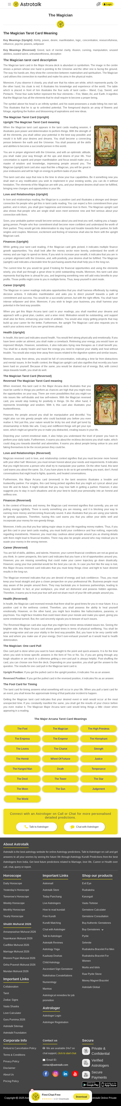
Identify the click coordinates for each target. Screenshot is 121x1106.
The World (22, 799)
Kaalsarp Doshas (52, 955)
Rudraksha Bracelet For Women (95, 958)
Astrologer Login (52, 1015)
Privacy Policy (11, 1061)
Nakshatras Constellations (57, 975)
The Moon (22, 789)
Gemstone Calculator (94, 909)
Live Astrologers (52, 903)
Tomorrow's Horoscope (16, 896)
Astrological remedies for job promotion (59, 998)
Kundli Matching (52, 923)
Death (60, 768)
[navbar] (9, 4)
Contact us (50, 1040)
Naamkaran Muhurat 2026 (17, 938)
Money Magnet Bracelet (95, 980)
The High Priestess (98, 728)
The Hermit (22, 758)
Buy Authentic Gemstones (96, 923)
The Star (98, 779)
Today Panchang (52, 896)
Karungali (87, 896)
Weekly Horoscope (14, 903)
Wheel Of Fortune (60, 758)
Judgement (98, 789)
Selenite (86, 942)
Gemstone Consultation (95, 916)
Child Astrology (51, 962)
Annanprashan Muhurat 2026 (19, 931)
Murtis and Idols (91, 967)
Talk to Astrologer (52, 936)
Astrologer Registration (55, 1022)
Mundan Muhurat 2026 (16, 971)
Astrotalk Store (51, 890)
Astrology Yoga (51, 949)
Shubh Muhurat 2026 (17, 924)
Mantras (47, 988)
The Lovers (22, 748)
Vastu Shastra (11, 1006)
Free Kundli (49, 916)
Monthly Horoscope (14, 909)
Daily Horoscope (12, 883)
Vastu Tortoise (90, 903)
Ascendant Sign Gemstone (58, 969)
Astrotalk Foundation (14, 1032)
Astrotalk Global (91, 987)
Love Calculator (12, 1013)
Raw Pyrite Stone (92, 974)
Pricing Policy (11, 1081)
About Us (8, 1074)
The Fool (22, 728)
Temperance (99, 768)
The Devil (22, 779)
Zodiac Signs (10, 999)
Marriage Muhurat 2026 (16, 951)
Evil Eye (86, 883)
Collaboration (10, 986)
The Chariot (60, 748)
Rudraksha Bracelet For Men (98, 949)
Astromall (48, 883)
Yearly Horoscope (13, 916)
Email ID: (55, 1062)
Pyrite (85, 936)
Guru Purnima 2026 (14, 1019)
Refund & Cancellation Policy (19, 1048)
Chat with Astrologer (54, 929)
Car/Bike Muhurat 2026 (16, 945)
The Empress (22, 738)
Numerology (49, 982)
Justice (99, 758)
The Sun (60, 789)
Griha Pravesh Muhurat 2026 (19, 964)
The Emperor (60, 738)
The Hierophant (98, 738)
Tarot (6, 993)
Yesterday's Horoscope (16, 890)
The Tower (60, 779)
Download (81, 1096)
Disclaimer (9, 1068)
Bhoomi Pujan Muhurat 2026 (19, 958)
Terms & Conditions (14, 1054)
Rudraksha (88, 890)
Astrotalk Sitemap (13, 1026)
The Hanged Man (22, 768)
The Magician (60, 728)
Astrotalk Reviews (53, 942)
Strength (98, 748)
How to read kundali (54, 909)
